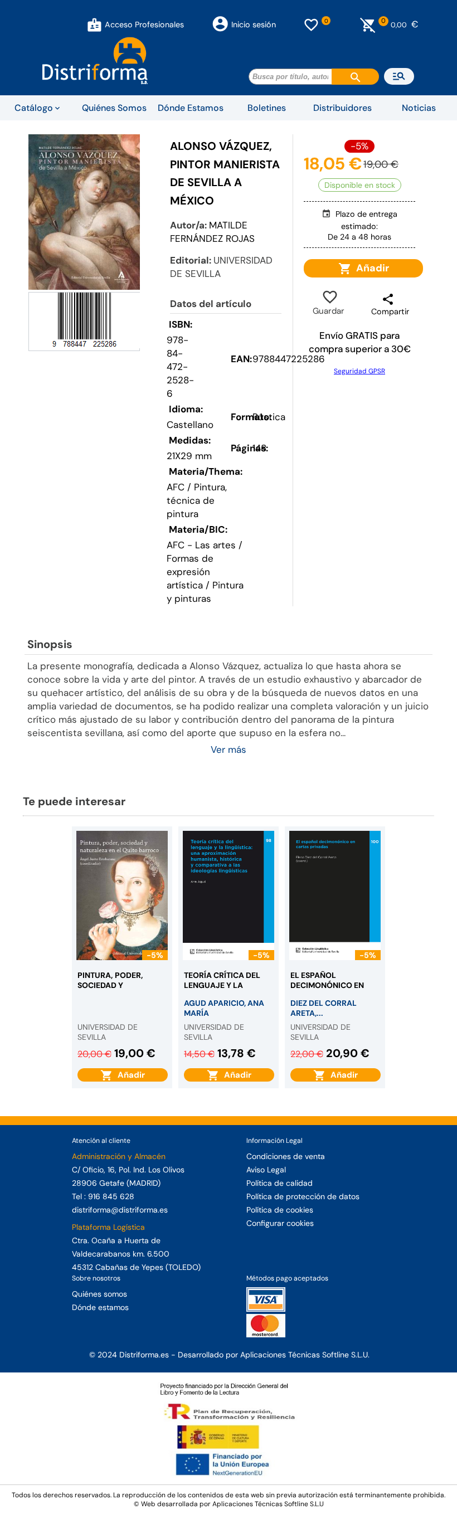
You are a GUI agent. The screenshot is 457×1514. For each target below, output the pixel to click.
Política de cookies (279, 1210)
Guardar (328, 304)
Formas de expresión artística (190, 571)
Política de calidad (279, 1183)
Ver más (228, 749)
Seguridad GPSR (359, 371)
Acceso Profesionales (144, 25)
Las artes (215, 545)
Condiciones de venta (285, 1156)
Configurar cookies (280, 1223)
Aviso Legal (266, 1170)
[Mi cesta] (368, 25)
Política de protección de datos (302, 1196)
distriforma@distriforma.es (120, 1210)
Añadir (370, 268)
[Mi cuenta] (94, 25)
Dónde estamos (100, 1307)
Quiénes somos (99, 1294)
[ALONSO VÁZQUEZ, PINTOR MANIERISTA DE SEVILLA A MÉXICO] (84, 212)
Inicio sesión (253, 25)
